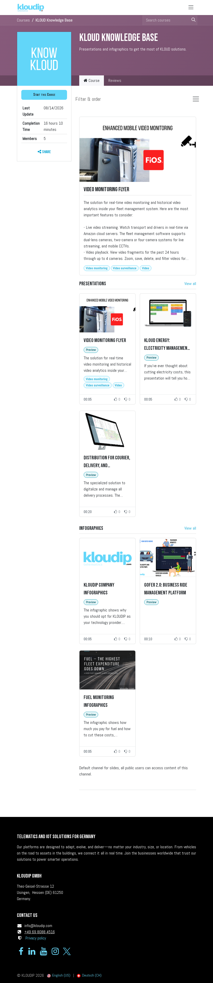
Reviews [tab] (114, 80)
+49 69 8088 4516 (39, 932)
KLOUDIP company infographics (99, 589)
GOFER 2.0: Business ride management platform (165, 589)
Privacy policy (35, 938)
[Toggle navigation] (191, 7)
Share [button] (46, 151)
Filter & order (88, 99)
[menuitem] (58, 975)
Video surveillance (124, 268)
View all (190, 283)
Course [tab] (93, 80)
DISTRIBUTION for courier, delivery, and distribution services (107, 462)
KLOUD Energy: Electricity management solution (167, 344)
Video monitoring (97, 268)
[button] (44, 95)
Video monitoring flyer (106, 189)
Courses (23, 20)
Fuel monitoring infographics (99, 701)
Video (145, 268)
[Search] (192, 20)
